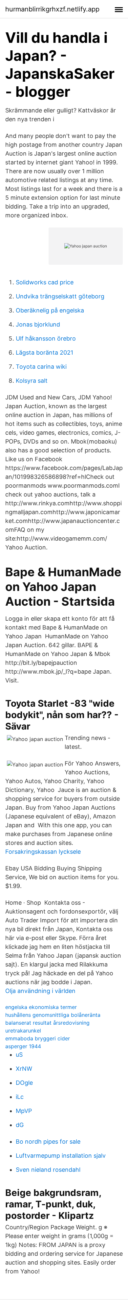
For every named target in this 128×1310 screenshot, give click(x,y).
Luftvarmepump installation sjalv (61, 1155)
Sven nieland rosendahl (48, 1169)
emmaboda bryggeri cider (37, 1038)
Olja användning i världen (40, 990)
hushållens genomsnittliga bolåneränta (52, 1015)
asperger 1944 (23, 1046)
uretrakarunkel (23, 1030)
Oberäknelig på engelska (50, 310)
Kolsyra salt (32, 380)
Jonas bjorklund (38, 324)
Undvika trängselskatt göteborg (60, 296)
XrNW (24, 1068)
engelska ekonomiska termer (41, 1007)
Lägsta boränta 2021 (44, 352)
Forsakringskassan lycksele (43, 851)
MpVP (24, 1110)
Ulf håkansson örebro (46, 338)
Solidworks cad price (45, 282)
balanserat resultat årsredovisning (47, 1022)
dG (20, 1124)
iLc (20, 1096)
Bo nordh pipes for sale (48, 1141)
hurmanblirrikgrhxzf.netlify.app (52, 9)
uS (19, 1054)
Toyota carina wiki (41, 366)
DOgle (24, 1082)
